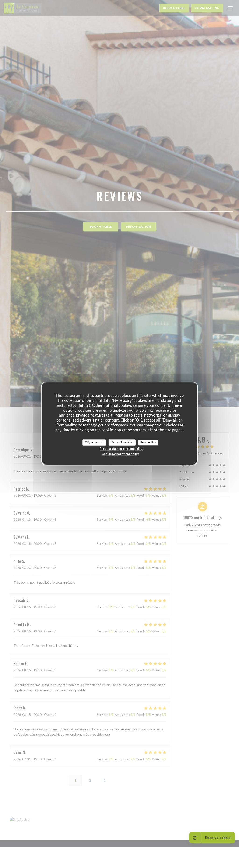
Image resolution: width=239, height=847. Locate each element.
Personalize (148, 442)
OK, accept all (94, 442)
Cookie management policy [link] (120, 454)
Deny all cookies (122, 442)
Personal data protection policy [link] (121, 449)
